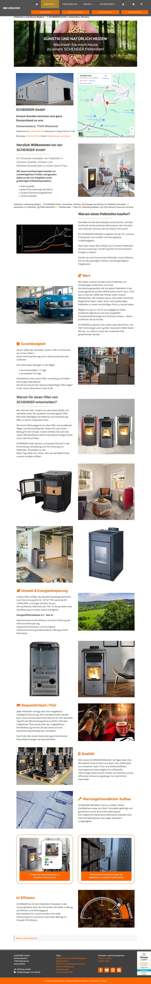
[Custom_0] (119, 970)
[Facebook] (100, 970)
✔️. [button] (132, 207)
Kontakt (104, 981)
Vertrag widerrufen (64, 972)
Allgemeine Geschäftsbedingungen (71, 958)
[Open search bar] (142, 4)
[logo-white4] (11, 8)
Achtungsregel (62, 969)
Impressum (85, 981)
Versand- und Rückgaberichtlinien (71, 964)
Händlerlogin (104, 961)
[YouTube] (106, 970)
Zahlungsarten (62, 961)
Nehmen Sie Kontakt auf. (26, 938)
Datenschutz (94, 981)
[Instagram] (112, 970)
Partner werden (105, 958)
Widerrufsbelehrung (65, 966)
